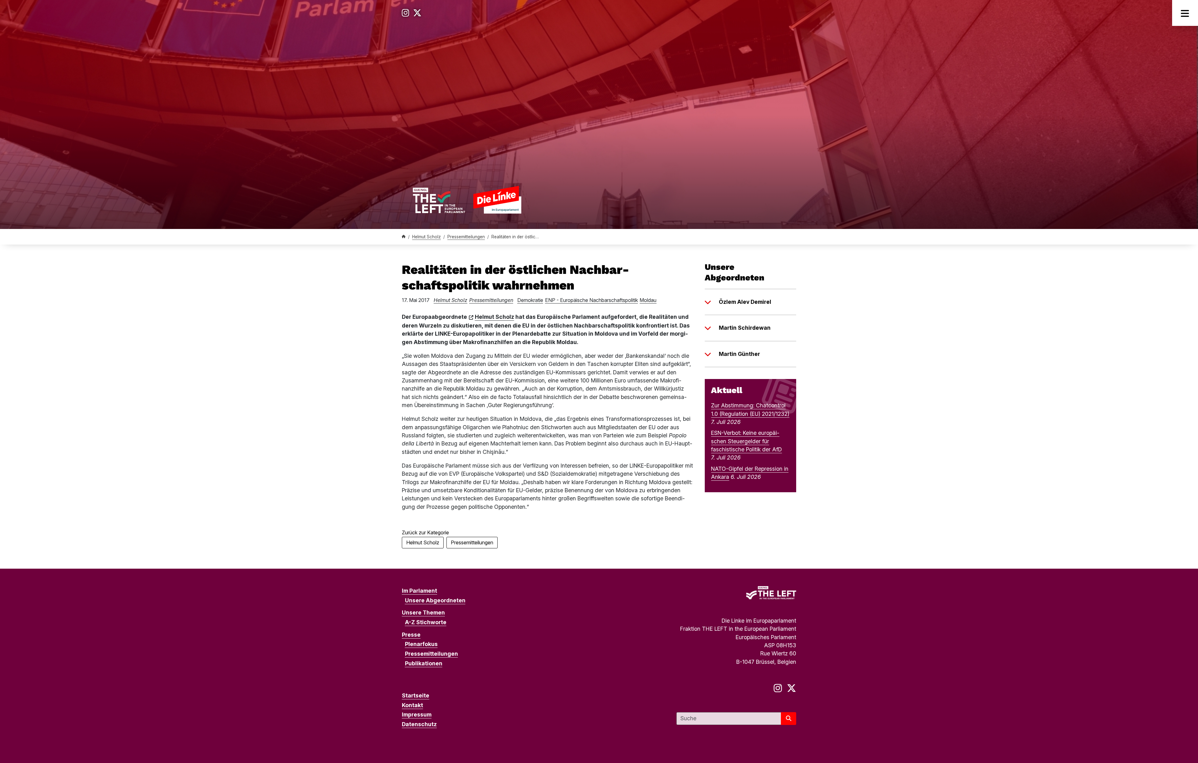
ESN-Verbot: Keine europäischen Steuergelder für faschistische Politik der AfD (746, 441)
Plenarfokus (421, 644)
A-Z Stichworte (425, 622)
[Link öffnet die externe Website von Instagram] (405, 13)
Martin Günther (739, 354)
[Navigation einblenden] (1185, 13)
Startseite (415, 695)
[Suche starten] (788, 718)
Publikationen (423, 663)
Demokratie (530, 300)
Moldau (648, 300)
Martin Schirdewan (745, 327)
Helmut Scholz (426, 236)
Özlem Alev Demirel (745, 302)
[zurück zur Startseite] (467, 199)
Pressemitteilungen (466, 236)
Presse (411, 634)
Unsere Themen (423, 612)
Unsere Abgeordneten (435, 600)
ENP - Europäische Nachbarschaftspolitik (591, 300)
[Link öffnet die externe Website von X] (417, 13)
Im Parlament (419, 590)
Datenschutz (419, 724)
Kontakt (412, 705)
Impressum (416, 714)
